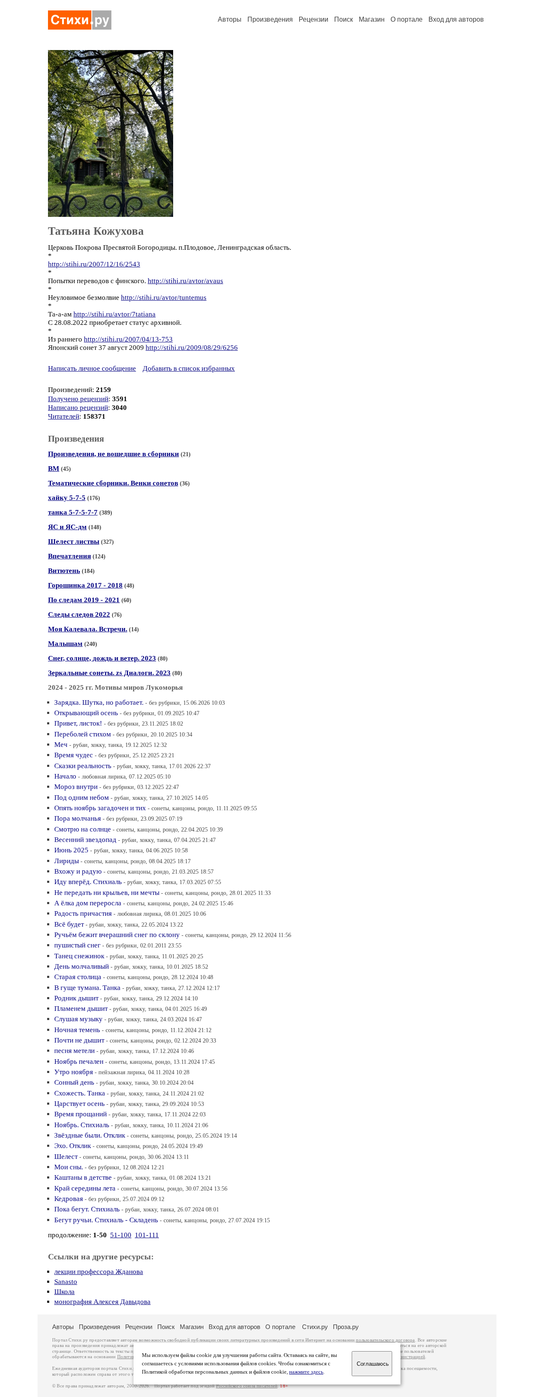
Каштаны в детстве (83, 1177)
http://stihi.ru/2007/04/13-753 (128, 339)
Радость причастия (83, 913)
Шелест (66, 1157)
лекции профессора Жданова (98, 1272)
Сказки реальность (82, 766)
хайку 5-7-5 (67, 498)
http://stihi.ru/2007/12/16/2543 (94, 264)
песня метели (74, 1051)
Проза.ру (346, 1326)
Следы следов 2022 (79, 614)
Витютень (64, 571)
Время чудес (73, 755)
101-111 (147, 1235)
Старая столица (77, 977)
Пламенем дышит (81, 1009)
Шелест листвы (73, 541)
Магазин (372, 19)
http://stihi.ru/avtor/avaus (185, 281)
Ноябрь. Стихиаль (81, 1125)
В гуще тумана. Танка (87, 988)
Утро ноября (73, 1072)
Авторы (230, 19)
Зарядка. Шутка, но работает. (99, 702)
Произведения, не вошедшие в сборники (113, 454)
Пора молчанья (77, 818)
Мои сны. (68, 1167)
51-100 (120, 1235)
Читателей (63, 416)
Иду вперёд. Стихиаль (88, 882)
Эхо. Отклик (72, 1146)
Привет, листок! (78, 723)
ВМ (53, 468)
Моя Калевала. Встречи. (87, 629)
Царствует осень (79, 1104)
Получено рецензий (78, 399)
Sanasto (65, 1282)
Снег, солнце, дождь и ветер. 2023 (102, 658)
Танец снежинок (79, 956)
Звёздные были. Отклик (89, 1135)
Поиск (343, 19)
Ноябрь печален (78, 1061)
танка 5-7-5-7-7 (73, 512)
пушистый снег (77, 945)
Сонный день (74, 1082)
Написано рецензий (78, 408)
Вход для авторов (456, 19)
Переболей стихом (82, 734)
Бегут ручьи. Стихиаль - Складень (106, 1220)
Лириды (66, 861)
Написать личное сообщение (92, 368)
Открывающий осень (86, 713)
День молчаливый (81, 966)
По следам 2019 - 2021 (84, 600)
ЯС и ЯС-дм (67, 527)
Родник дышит (76, 998)
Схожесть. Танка (79, 1093)
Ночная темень (77, 1030)
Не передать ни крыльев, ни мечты (106, 893)
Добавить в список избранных (189, 368)
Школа (64, 1292)
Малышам (65, 644)
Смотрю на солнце (82, 829)
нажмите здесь (306, 1372)
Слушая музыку (78, 1019)
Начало (65, 776)
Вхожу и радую (78, 871)
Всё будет (69, 924)
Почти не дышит (79, 1040)
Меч (61, 745)
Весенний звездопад (85, 840)
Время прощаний (80, 1114)
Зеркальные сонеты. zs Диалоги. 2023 (109, 673)
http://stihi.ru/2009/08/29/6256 (192, 348)
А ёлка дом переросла (87, 903)
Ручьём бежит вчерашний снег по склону (117, 935)
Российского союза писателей (246, 1386)
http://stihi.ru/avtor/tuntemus (164, 298)
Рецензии (313, 19)
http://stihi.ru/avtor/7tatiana (114, 314)
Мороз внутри (76, 787)
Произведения (270, 19)
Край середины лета (85, 1188)
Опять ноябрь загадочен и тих (100, 808)
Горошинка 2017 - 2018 (85, 585)
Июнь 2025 (71, 850)
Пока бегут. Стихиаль (87, 1209)
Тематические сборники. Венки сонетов (113, 483)
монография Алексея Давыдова (102, 1302)
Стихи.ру (315, 1326)
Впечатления (69, 556)
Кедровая (68, 1199)
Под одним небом (81, 798)
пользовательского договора (385, 1340)
